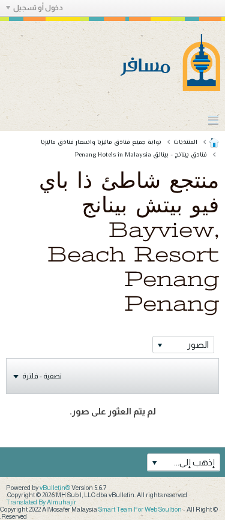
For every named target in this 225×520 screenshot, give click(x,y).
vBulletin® (55, 487)
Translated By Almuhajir (41, 502)
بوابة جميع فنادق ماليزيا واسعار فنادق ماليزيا (101, 142)
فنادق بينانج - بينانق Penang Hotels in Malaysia (141, 155)
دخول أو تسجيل (38, 8)
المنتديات (185, 142)
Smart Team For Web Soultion (140, 509)
